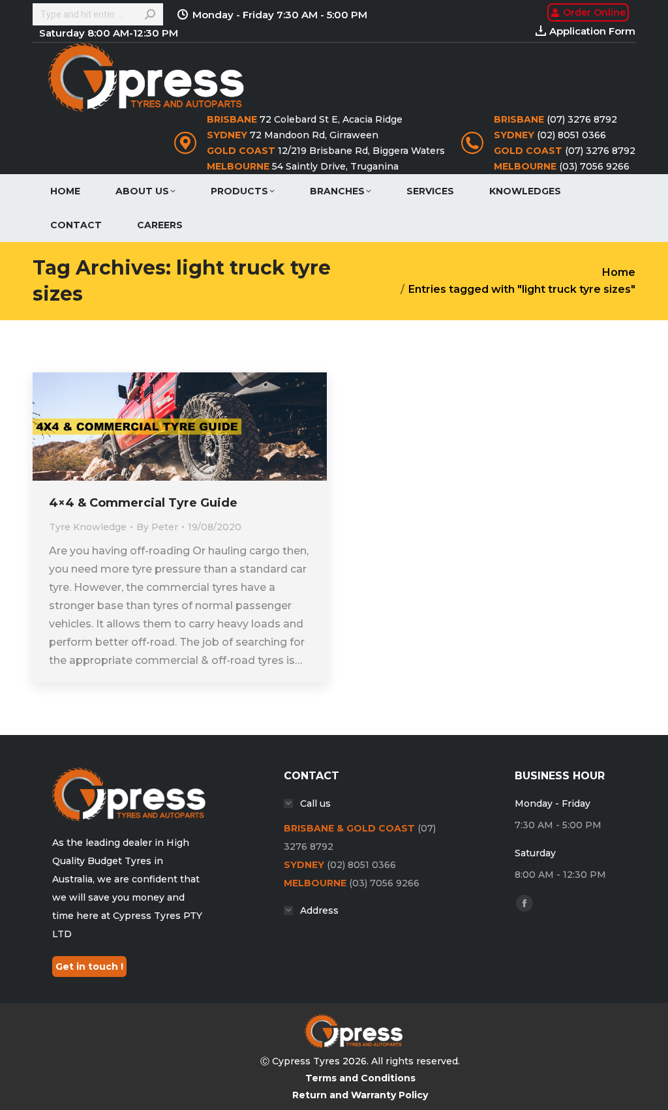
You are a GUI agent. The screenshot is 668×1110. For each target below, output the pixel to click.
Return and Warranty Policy (360, 1095)
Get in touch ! (89, 966)
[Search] (150, 14)
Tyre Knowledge (88, 527)
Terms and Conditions (360, 1078)
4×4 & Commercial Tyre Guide (143, 503)
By (157, 527)
